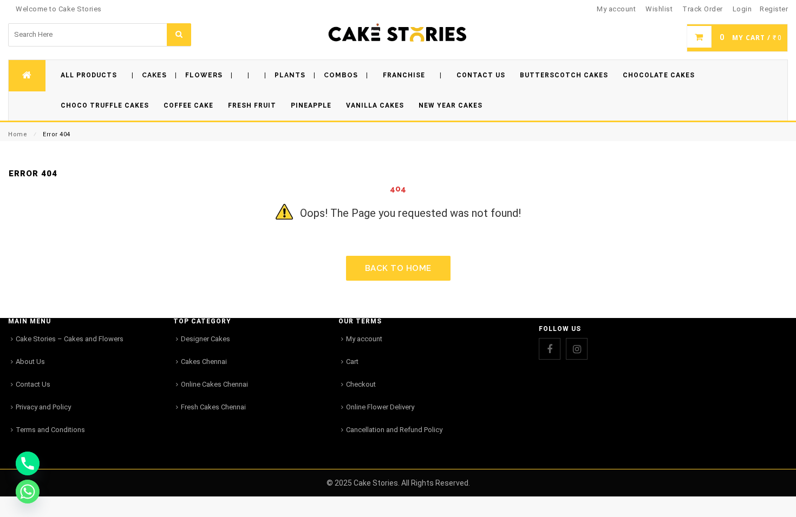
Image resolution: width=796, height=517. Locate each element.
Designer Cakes (205, 339)
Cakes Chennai (204, 361)
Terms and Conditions (50, 430)
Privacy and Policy (43, 407)
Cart (352, 361)
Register (774, 9)
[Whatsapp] (28, 491)
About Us (30, 361)
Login (742, 9)
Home (17, 134)
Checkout (361, 384)
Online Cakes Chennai (214, 384)
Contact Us (33, 384)
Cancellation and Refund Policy (394, 430)
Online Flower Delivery (380, 407)
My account (364, 339)
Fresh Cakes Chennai (213, 407)
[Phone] (28, 463)
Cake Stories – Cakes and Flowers (69, 339)
